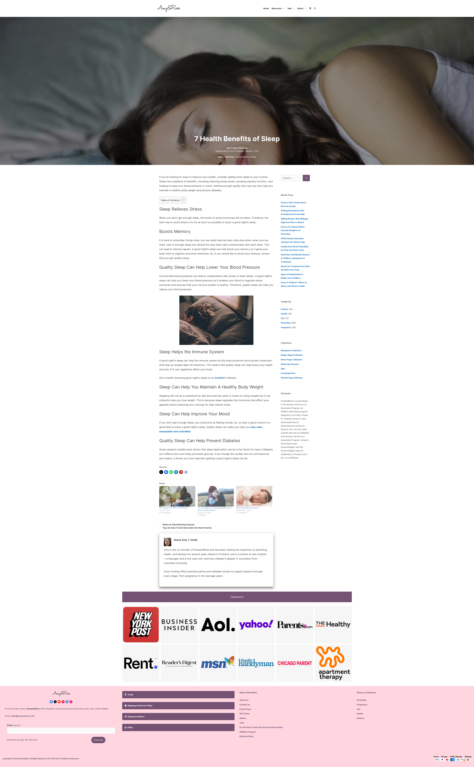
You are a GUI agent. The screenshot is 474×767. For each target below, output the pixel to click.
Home (266, 8)
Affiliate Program (247, 732)
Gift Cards (244, 713)
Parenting (243, 148)
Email (13, 725)
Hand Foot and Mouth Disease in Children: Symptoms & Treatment (295, 258)
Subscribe (98, 740)
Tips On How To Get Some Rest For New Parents (187, 528)
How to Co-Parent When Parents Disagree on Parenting (293, 230)
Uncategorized (288, 373)
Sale (289, 8)
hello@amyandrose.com (23, 716)
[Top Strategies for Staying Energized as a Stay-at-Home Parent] (216, 496)
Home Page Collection (291, 359)
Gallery (242, 718)
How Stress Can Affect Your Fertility (173, 508)
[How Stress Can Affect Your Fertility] (177, 496)
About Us (243, 700)
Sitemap (468, 757)
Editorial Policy (246, 736)
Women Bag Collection (292, 377)
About (300, 8)
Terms (436, 757)
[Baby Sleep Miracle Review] (254, 496)
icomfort (220, 377)
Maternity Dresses (290, 364)
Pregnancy (286, 327)
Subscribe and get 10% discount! (22, 740)
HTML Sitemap (456, 757)
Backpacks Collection (291, 350)
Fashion (284, 309)
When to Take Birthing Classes (179, 524)
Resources (277, 8)
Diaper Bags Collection (292, 355)
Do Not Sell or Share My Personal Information (261, 727)
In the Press (245, 709)
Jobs (241, 722)
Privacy (444, 757)
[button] (315, 8)
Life (282, 318)
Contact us (244, 704)
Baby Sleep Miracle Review (247, 508)
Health (284, 313)
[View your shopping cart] (310, 8)
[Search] (306, 178)
